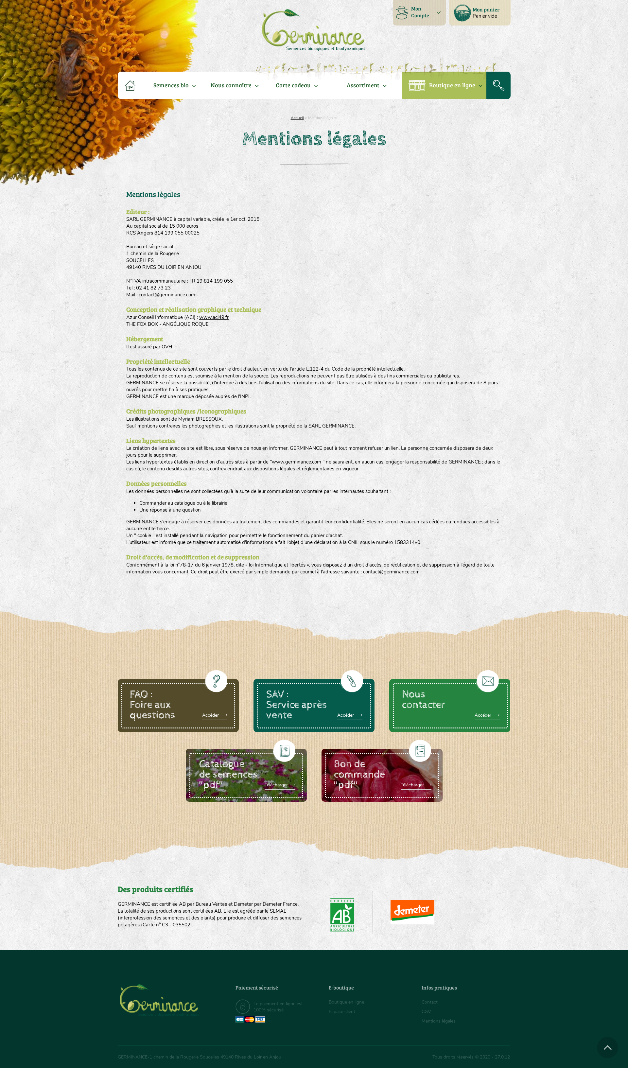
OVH (167, 346)
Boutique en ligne (452, 85)
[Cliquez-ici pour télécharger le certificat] (412, 912)
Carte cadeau (293, 85)
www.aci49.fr (214, 317)
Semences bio (171, 85)
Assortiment (363, 85)
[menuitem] (480, 13)
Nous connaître (231, 85)
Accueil (297, 117)
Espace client (342, 1011)
